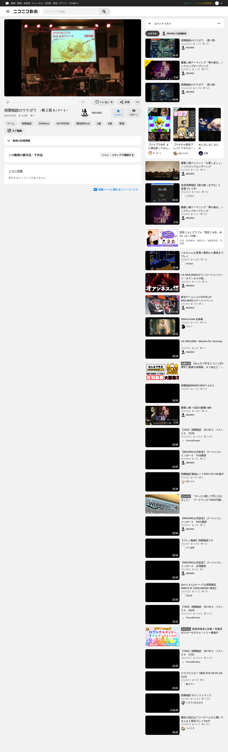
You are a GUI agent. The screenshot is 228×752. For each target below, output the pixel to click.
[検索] (104, 11)
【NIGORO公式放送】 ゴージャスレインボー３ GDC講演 (201, 520)
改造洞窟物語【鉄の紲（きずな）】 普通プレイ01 (202, 186)
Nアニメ (63, 3)
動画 (13, 3)
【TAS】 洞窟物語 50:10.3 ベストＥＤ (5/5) (202, 431)
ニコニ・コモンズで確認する (118, 154)
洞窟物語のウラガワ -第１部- (198, 40)
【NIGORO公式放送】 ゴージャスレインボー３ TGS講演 (201, 453)
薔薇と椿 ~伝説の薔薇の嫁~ (197, 407)
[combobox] (70, 11)
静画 (19, 3)
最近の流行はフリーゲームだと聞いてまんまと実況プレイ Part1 (202, 719)
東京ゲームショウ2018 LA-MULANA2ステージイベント (197, 298)
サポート (134, 114)
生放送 (27, 3)
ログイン (187, 3)
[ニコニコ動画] (26, 11)
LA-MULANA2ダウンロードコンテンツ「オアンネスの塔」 (202, 276)
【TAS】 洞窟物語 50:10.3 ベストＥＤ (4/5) (202, 608)
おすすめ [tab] (152, 33)
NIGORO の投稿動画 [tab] (176, 33)
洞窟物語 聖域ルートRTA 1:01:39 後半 (202, 473)
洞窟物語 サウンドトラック (196, 695)
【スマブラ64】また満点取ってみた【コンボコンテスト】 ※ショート (158, 146)
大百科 (48, 3)
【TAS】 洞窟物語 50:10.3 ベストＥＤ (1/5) (202, 652)
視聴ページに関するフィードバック (118, 258)
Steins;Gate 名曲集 (192, 319)
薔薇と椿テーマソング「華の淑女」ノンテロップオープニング (202, 64)
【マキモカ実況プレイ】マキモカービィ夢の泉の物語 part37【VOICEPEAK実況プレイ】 (184, 146)
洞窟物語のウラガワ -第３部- (198, 84)
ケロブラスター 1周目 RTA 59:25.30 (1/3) (201, 675)
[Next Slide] (134, 225)
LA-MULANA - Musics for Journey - (201, 343)
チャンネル (37, 3)
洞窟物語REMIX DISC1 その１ (198, 385)
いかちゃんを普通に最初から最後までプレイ (202, 254)
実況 (55, 3)
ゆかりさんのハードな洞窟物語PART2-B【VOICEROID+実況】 (199, 586)
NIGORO (97, 112)
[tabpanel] (184, 387)
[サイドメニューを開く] (7, 11)
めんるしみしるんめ (209, 146)
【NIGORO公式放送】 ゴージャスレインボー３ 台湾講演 (201, 564)
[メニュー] (137, 102)
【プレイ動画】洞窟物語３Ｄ (197, 540)
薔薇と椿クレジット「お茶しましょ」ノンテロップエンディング (202, 164)
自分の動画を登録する (28, 191)
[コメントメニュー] (218, 23)
